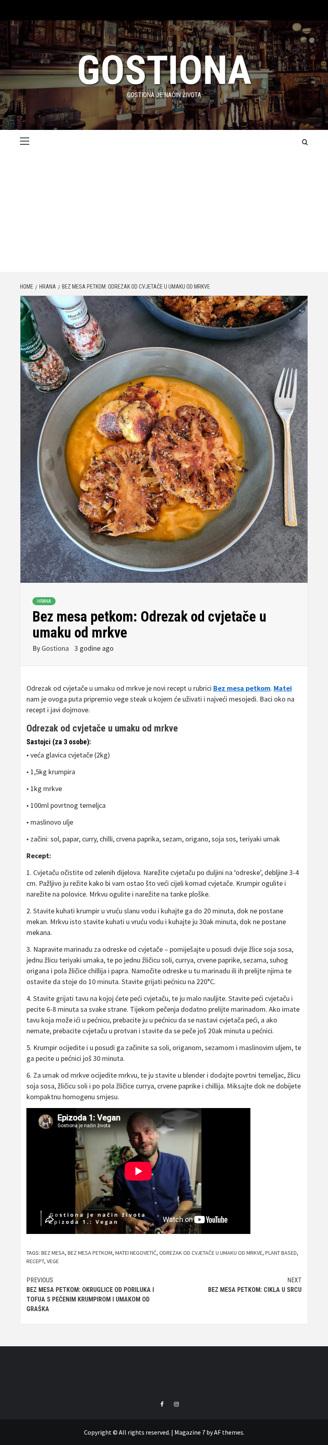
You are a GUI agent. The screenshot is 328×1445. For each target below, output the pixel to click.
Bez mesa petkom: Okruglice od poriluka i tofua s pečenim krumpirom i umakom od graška (90, 1294)
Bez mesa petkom (241, 688)
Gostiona (164, 70)
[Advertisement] (164, 212)
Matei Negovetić (135, 1252)
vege (53, 1261)
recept (35, 1261)
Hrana (44, 601)
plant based (281, 1252)
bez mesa (53, 1252)
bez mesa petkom (90, 1252)
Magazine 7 (189, 1432)
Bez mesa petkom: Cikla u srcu (255, 1285)
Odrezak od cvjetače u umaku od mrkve (102, 728)
